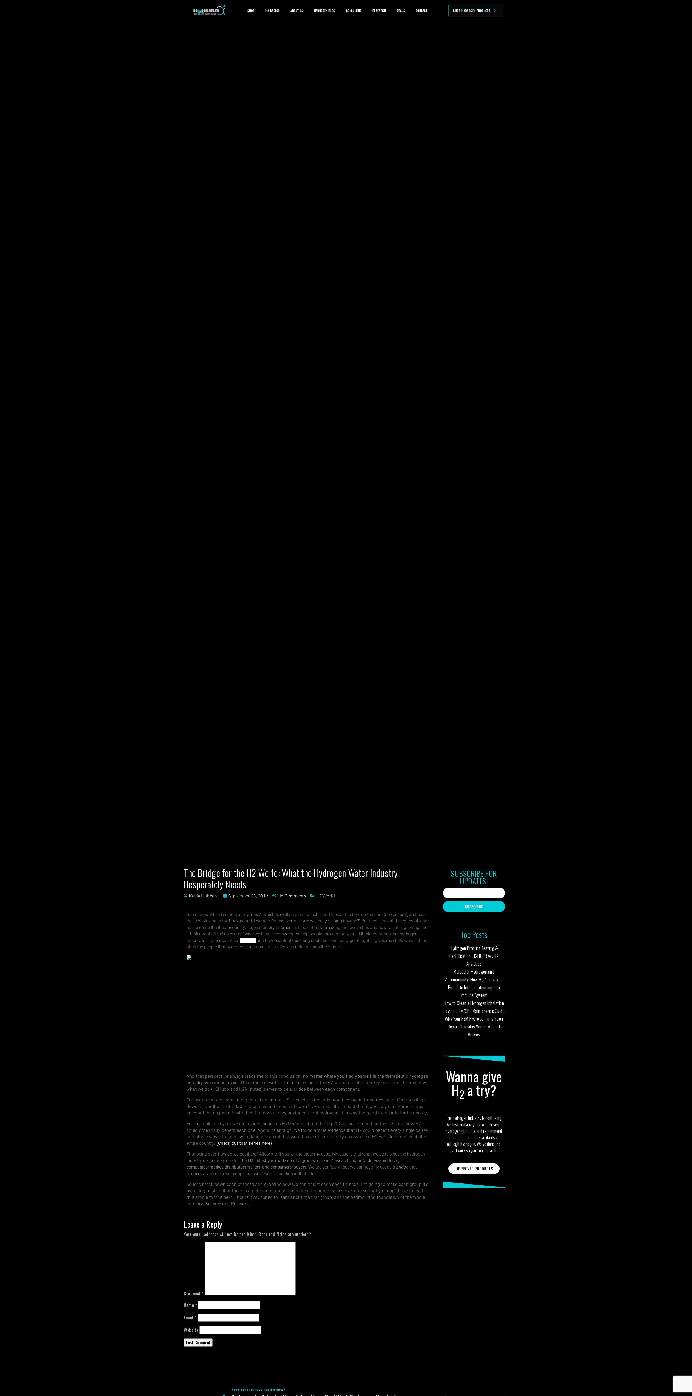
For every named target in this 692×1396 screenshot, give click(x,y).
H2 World (325, 895)
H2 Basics (272, 10)
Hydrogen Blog (324, 10)
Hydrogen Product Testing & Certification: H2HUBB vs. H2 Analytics (474, 956)
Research (379, 10)
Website (191, 1330)
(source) (248, 940)
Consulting (354, 10)
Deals (401, 10)
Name (190, 1305)
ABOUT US (296, 10)
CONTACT (421, 10)
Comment (194, 1293)
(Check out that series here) (244, 1143)
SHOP (251, 10)
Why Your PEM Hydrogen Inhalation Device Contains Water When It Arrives (474, 1026)
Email (190, 1317)
